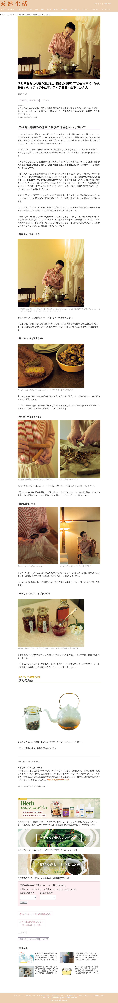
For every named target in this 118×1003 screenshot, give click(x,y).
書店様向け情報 (44, 995)
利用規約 (70, 995)
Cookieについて (99, 995)
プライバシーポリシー (83, 995)
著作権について (31, 995)
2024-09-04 (22, 94)
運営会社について (58, 995)
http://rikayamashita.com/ (58, 780)
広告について (18, 995)
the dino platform (61, 1000)
